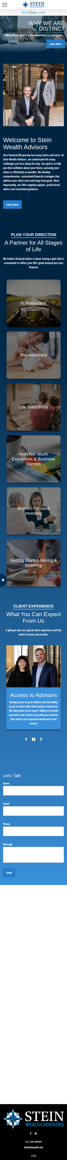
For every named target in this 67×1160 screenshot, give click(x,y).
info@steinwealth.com (33, 1147)
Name (6, 783)
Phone (6, 824)
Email (6, 803)
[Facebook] (31, 1133)
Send (9, 873)
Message (7, 844)
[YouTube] (36, 1133)
